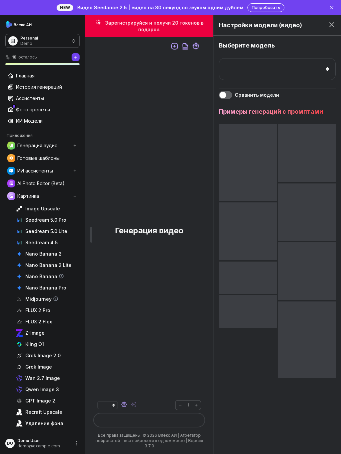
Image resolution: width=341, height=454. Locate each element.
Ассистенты (30, 98)
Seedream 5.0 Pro (45, 220)
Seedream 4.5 (41, 242)
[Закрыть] (331, 7)
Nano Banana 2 (43, 254)
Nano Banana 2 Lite (48, 265)
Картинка (28, 196)
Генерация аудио (37, 145)
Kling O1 (34, 344)
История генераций (39, 87)
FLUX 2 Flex (38, 321)
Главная (25, 75)
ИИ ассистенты (35, 170)
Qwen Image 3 (42, 389)
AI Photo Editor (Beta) (41, 183)
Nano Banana (41, 276)
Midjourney (38, 299)
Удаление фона (44, 423)
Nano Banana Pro (45, 287)
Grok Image (38, 367)
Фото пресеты (33, 109)
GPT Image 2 (40, 400)
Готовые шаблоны (38, 158)
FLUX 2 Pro (37, 310)
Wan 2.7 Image (42, 378)
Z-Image (35, 333)
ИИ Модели (29, 121)
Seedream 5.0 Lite (46, 231)
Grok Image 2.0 (43, 355)
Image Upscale (42, 208)
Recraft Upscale (43, 412)
